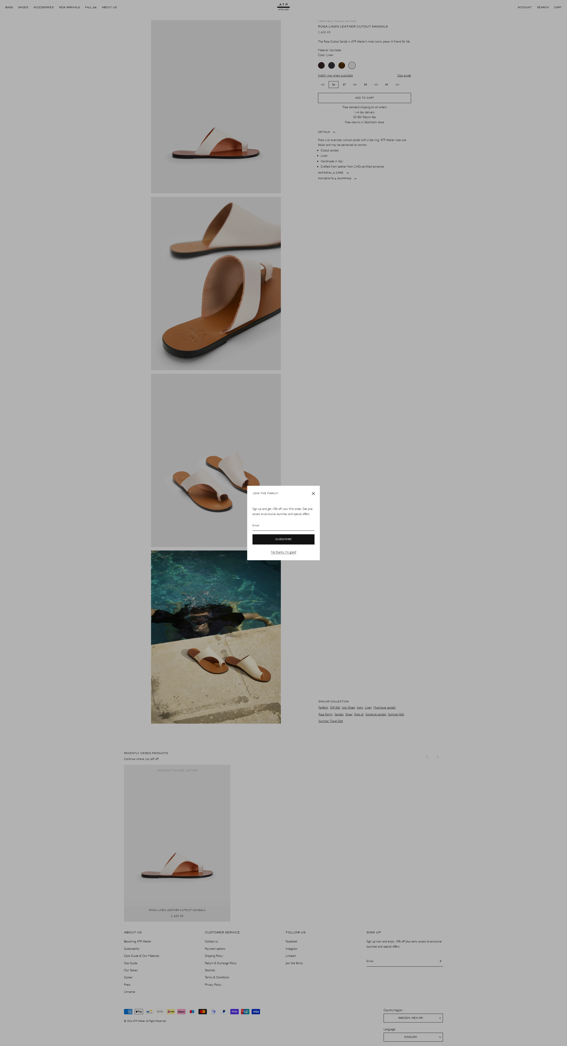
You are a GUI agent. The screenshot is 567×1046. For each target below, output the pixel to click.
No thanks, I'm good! (283, 552)
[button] (313, 493)
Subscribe (283, 539)
